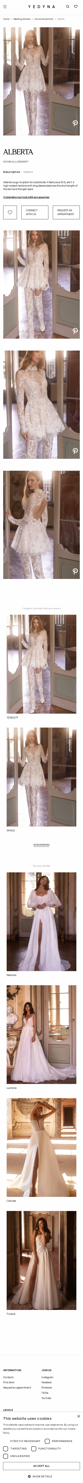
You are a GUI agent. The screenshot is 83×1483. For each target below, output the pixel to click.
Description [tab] (11, 172)
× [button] (78, 1416)
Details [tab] (28, 172)
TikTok (45, 1393)
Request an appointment (65, 212)
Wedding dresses (22, 18)
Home (6, 18)
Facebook (47, 1382)
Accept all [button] (41, 1466)
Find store (8, 1382)
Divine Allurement (44, 18)
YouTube (46, 1398)
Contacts (8, 1377)
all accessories (41, 844)
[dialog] (41, 1447)
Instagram (47, 1377)
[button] (41, 1476)
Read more (16, 1433)
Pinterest (47, 1387)
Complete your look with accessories (26, 197)
